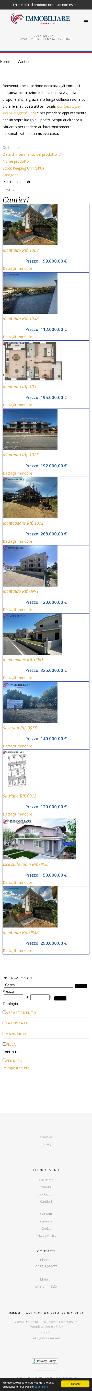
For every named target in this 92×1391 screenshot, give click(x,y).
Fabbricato (17, 1023)
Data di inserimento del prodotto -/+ (33, 154)
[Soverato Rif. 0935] (30, 721)
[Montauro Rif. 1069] (30, 244)
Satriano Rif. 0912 (19, 796)
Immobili (46, 1187)
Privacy (46, 1144)
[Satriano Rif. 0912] (17, 789)
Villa (11, 1044)
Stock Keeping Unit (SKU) (23, 168)
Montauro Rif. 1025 (21, 455)
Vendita (14, 1061)
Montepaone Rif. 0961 (23, 659)
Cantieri (46, 1201)
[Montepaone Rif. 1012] (30, 516)
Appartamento (21, 1012)
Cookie (46, 1228)
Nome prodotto (16, 161)
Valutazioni (46, 1194)
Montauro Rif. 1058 (21, 318)
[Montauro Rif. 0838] (30, 926)
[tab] (46, 991)
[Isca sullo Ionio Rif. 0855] (39, 858)
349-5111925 (46, 1286)
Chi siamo (46, 1179)
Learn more (41, 1386)
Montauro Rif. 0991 (21, 591)
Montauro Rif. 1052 (21, 387)
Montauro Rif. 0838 (21, 932)
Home (5, 61)
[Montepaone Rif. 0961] (32, 653)
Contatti (46, 1213)
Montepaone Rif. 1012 (23, 523)
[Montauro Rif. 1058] (30, 312)
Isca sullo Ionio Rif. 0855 (26, 864)
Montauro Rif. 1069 (21, 250)
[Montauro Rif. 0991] (30, 585)
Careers (46, 1221)
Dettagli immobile (17, 268)
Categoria (11, 174)
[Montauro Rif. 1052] (33, 380)
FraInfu (46, 1332)
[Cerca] (81, 986)
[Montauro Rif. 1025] (30, 448)
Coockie (46, 1137)
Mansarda (16, 1034)
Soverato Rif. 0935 (20, 728)
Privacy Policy (46, 1235)
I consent (75, 1384)
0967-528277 (43, 36)
